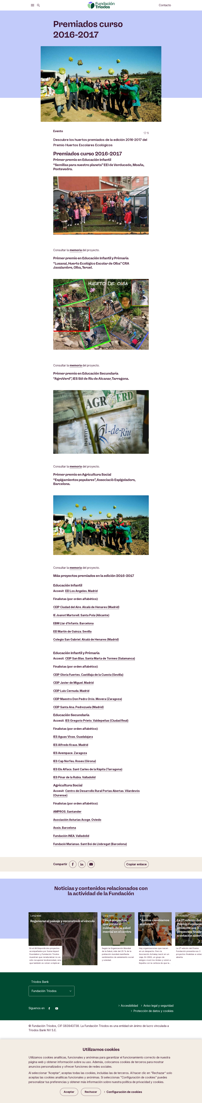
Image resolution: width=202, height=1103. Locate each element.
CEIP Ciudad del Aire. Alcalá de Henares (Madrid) (86, 607)
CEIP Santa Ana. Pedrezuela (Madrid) (78, 707)
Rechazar (91, 1091)
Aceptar (69, 1091)
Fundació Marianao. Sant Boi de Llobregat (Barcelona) (90, 844)
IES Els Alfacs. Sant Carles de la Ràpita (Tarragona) (87, 769)
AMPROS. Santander (67, 811)
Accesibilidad (129, 1005)
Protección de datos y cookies (153, 1011)
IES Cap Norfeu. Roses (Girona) (74, 761)
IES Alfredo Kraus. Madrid (70, 745)
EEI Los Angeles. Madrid (81, 591)
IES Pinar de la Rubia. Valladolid (74, 777)
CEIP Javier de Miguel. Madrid (73, 682)
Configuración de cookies (124, 1092)
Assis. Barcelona (64, 828)
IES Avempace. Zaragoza (70, 753)
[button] (198, 940)
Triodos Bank (40, 982)
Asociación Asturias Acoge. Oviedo (77, 820)
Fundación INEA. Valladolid (71, 836)
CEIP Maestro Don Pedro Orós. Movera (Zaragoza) (87, 699)
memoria (76, 250)
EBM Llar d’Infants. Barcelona (73, 623)
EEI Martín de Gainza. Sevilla (72, 631)
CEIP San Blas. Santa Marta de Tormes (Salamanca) (100, 658)
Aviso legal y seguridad (158, 1005)
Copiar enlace (136, 864)
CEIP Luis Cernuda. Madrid (71, 691)
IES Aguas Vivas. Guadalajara (73, 736)
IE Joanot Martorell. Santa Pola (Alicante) (81, 615)
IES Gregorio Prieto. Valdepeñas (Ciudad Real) (96, 720)
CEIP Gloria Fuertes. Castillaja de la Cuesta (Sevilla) (88, 674)
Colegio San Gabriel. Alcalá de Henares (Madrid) (86, 639)
